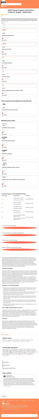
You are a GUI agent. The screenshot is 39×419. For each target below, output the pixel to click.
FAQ (7, 401)
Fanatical (9, 339)
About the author (7, 386)
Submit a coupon (5, 334)
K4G (14, 339)
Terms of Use (23, 400)
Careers (2, 401)
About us (17, 400)
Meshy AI (28, 341)
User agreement (10, 400)
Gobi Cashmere (15, 341)
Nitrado (18, 339)
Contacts (3, 400)
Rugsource (22, 341)
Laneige (9, 341)
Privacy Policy (31, 400)
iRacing (4, 339)
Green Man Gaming (25, 339)
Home (3, 395)
